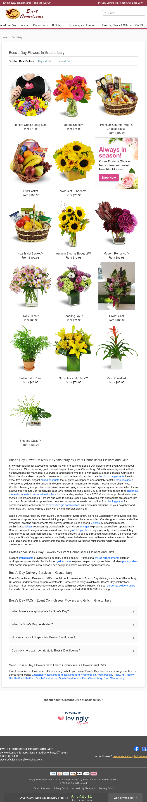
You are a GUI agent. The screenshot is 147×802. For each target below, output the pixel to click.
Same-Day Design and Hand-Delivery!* (27, 2)
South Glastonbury (47, 678)
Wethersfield (88, 674)
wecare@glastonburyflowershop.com (21, 759)
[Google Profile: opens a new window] (144, 748)
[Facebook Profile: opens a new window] (136, 748)
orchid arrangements (112, 476)
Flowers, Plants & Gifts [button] (115, 25)
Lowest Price (65, 61)
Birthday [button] (57, 25)
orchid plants (79, 530)
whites (29, 526)
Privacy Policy (61, 788)
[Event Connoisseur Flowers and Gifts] (25, 14)
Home (5, 37)
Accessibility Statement (83, 788)
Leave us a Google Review (130, 756)
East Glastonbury (92, 678)
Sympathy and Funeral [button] (82, 25)
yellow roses (64, 561)
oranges (85, 526)
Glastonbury (39, 674)
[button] (138, 786)
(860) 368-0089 (9, 756)
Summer (25, 25)
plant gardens (130, 561)
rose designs (123, 480)
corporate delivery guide (121, 585)
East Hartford (55, 674)
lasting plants (115, 501)
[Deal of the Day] (116, 163)
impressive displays (44, 494)
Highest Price (45, 61)
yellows (95, 523)
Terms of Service (42, 788)
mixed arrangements (107, 557)
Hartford (18, 678)
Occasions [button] (39, 25)
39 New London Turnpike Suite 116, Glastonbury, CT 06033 (34, 752)
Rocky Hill (119, 674)
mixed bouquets (50, 480)
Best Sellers (26, 61)
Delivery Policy (106, 788)
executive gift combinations (64, 505)
